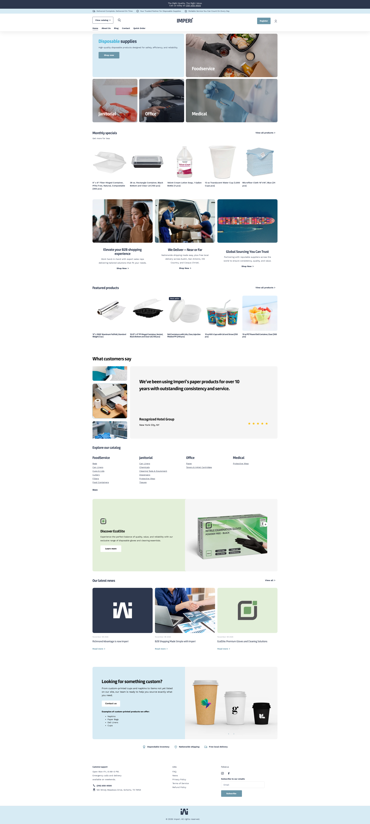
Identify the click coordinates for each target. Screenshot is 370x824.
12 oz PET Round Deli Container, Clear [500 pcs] (259, 332)
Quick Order (139, 28)
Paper (189, 460)
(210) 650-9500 (193, 5)
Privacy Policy (179, 776)
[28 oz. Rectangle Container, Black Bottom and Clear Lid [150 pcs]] (110, 161)
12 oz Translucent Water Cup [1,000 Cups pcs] (184, 184)
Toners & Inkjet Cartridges (199, 464)
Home (95, 28)
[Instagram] (222, 770)
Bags (94, 460)
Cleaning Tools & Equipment (153, 468)
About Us (106, 28)
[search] (119, 20)
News (175, 772)
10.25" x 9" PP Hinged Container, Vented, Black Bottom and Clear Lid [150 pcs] (146, 332)
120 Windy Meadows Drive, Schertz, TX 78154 (119, 787)
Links (174, 763)
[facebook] (229, 770)
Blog (116, 28)
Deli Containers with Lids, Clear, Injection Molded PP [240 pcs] (184, 332)
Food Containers (100, 479)
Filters (95, 475)
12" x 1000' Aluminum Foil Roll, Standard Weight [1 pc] (109, 332)
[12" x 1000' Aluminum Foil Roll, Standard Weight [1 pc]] (110, 307)
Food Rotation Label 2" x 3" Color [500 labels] (258, 184)
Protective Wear (147, 475)
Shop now (109, 55)
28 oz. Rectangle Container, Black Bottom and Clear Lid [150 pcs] (109, 184)
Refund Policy (179, 784)
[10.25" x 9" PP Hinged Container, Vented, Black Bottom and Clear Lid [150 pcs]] (147, 306)
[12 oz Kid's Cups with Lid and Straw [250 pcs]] (222, 310)
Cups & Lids (98, 468)
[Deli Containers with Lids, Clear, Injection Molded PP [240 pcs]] (184, 307)
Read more (265, 521)
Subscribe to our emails (233, 776)
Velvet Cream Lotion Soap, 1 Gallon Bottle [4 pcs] (147, 184)
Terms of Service (180, 780)
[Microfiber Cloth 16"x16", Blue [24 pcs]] (222, 161)
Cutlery (96, 472)
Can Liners (97, 464)
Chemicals (144, 464)
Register (264, 21)
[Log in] (276, 21)
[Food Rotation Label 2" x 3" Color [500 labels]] (260, 161)
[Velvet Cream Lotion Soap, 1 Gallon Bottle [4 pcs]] (147, 161)
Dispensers (144, 472)
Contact (126, 28)
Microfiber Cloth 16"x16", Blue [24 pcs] (221, 184)
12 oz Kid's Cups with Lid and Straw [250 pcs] (221, 332)
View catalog (102, 20)
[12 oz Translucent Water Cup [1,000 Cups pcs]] (184, 161)
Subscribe (231, 790)
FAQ (174, 768)
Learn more (110, 545)
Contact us (111, 700)
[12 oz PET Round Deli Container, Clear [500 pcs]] (260, 310)
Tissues (143, 479)
